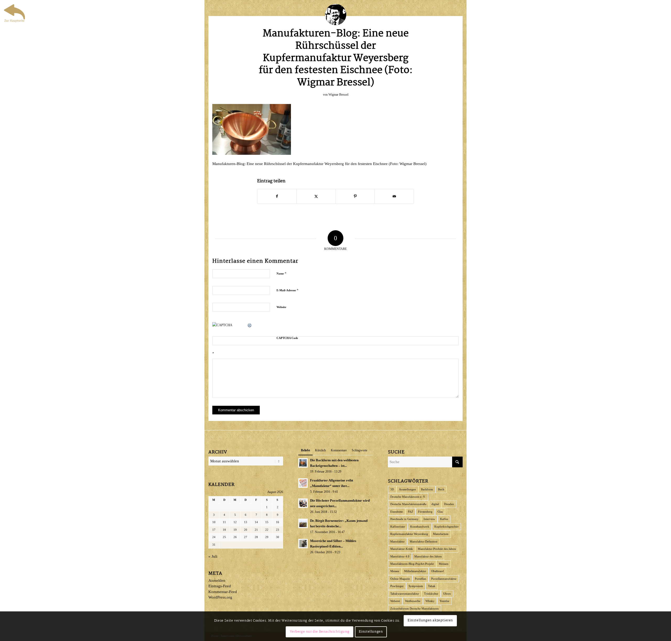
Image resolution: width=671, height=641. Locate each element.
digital (435, 504)
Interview (429, 519)
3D (392, 489)
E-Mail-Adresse (288, 290)
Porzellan (420, 578)
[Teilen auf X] (316, 196)
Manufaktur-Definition (423, 541)
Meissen (443, 563)
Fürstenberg (425, 511)
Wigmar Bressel (338, 94)
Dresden (449, 504)
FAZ (410, 511)
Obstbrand (437, 571)
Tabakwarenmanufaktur (404, 593)
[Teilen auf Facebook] (276, 196)
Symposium (416, 586)
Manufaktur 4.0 (399, 556)
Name (281, 273)
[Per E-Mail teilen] (394, 196)
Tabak (431, 586)
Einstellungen (371, 631)
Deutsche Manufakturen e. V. (408, 496)
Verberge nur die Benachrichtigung (319, 631)
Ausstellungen (407, 489)
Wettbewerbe (412, 600)
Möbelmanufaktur (415, 571)
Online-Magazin (400, 578)
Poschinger (397, 586)
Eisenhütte (396, 511)
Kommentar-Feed (222, 592)
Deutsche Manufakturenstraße (408, 504)
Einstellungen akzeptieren (430, 620)
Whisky (430, 600)
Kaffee (444, 519)
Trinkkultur (431, 593)
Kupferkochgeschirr (446, 526)
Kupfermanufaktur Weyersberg (409, 533)
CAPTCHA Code (287, 337)
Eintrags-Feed (219, 586)
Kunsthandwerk (419, 526)
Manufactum (440, 533)
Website (281, 307)
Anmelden (216, 580)
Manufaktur (397, 541)
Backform (427, 489)
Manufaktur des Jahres (428, 556)
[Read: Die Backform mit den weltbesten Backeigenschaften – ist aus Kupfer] (303, 463)
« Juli (212, 556)
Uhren (447, 593)
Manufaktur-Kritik (401, 548)
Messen (394, 571)
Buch (441, 489)
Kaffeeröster (397, 526)
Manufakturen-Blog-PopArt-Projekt (412, 563)
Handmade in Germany (404, 519)
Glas (440, 511)
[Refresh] (250, 325)
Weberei (395, 600)
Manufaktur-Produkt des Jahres (437, 548)
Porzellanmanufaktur (444, 578)
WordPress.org (220, 597)
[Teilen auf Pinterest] (355, 196)
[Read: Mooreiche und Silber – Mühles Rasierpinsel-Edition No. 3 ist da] (303, 543)
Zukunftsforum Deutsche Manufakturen (414, 608)
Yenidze (444, 600)
